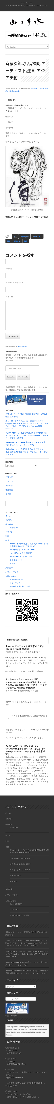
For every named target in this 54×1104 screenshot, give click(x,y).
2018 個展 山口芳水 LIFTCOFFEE (23, 549)
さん (15, 236)
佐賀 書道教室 (11, 1015)
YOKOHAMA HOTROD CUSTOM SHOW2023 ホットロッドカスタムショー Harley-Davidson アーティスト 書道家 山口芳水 (26, 435)
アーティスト (37, 236)
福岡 (25, 241)
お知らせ (34, 88)
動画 (7, 536)
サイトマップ (15, 583)
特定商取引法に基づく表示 (20, 586)
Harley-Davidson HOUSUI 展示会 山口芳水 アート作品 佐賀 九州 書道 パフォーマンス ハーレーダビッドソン (26, 452)
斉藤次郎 (17, 241)
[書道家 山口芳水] (27, 22)
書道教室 (9, 489)
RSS (30, 3)
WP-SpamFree (22, 346)
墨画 (8, 241)
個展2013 (13, 563)
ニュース (41, 88)
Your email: (9, 360)
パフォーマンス (12, 572)
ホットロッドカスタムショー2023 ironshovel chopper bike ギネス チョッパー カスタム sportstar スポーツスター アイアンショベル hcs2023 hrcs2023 (26, 424)
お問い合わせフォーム (15, 1096)
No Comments (15, 91)
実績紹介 (9, 485)
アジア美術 (25, 236)
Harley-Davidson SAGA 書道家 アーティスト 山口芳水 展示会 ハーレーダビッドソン (26, 443)
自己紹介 (9, 520)
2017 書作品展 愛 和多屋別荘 (21, 553)
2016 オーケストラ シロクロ (21, 556)
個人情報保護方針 (17, 579)
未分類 (8, 494)
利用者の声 (14, 527)
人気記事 (9, 567)
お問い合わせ (11, 576)
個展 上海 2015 (16, 560)
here (8, 1032)
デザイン (9, 531)
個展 (7, 540)
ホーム (8, 515)
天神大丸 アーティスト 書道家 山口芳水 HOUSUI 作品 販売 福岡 (26, 415)
